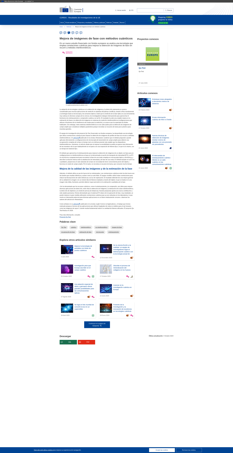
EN (65, 32)
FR (73, 32)
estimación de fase (85, 232)
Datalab (115, 22)
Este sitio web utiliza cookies (43, 450)
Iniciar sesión (121, 10)
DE (61, 32)
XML (69, 342)
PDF (87, 342)
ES (69, 32)
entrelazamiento (113, 232)
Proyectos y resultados (85, 22)
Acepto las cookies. (162, 450)
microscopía (100, 232)
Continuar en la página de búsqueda (97, 325)
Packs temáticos (70, 22)
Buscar (122, 22)
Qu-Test (63, 227)
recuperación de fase (68, 232)
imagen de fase (117, 227)
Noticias (109, 22)
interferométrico (86, 227)
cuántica (73, 227)
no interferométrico (101, 227)
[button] (131, 10)
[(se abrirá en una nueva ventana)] (74, 9)
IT (76, 32)
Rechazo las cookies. (189, 450)
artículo (76, 138)
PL (81, 32)
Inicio (62, 22)
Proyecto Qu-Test (65, 217)
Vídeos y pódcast (99, 22)
